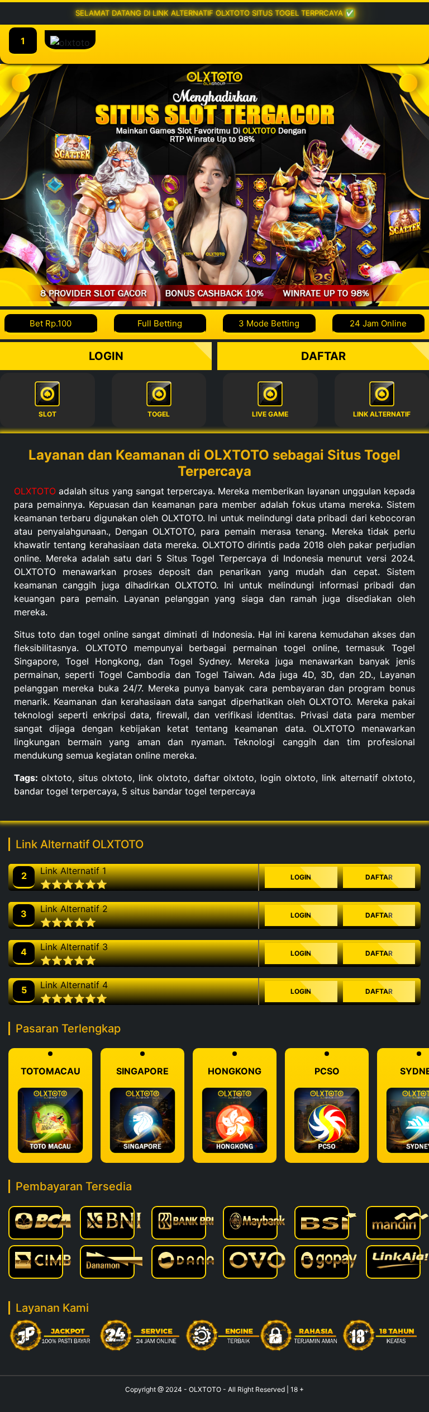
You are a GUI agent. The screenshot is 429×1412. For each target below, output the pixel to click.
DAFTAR (323, 356)
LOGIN (106, 356)
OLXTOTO (35, 491)
